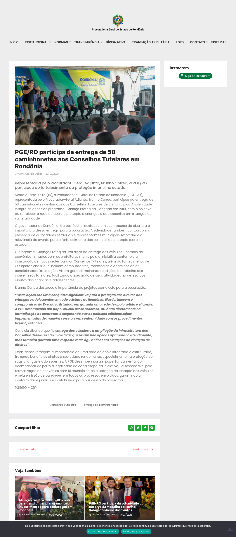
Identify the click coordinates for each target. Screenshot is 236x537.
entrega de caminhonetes (101, 405)
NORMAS (61, 42)
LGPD (180, 42)
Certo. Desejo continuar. (102, 531)
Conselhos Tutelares (63, 405)
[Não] (230, 529)
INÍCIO (14, 42)
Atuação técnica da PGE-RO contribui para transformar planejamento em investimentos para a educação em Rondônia (48, 505)
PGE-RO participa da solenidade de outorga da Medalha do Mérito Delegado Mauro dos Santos (116, 507)
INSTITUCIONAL (36, 42)
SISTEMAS (218, 42)
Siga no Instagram (197, 76)
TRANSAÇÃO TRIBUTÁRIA (151, 42)
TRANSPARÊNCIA (87, 42)
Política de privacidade (136, 531)
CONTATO (197, 42)
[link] (120, 498)
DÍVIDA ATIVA (116, 42)
